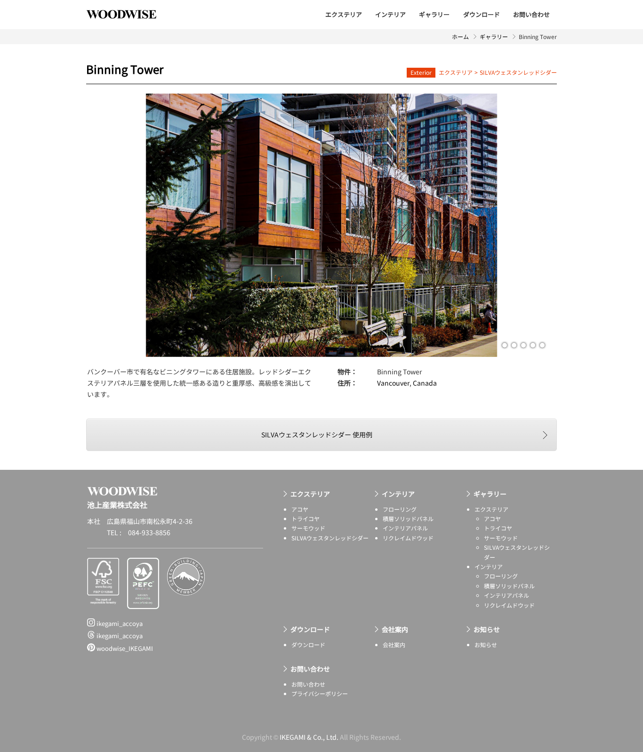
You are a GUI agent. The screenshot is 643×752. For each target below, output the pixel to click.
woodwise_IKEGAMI (124, 648)
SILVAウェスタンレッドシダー (518, 72)
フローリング (400, 509)
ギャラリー (434, 14)
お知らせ (487, 629)
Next (439, 225)
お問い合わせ (531, 14)
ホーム (460, 36)
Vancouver (393, 383)
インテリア (390, 14)
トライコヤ (305, 518)
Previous (204, 225)
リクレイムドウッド (408, 538)
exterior (421, 72)
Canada (425, 383)
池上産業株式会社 (128, 14)
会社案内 (395, 629)
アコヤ (299, 509)
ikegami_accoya (119, 623)
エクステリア (343, 14)
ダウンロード (481, 14)
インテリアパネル (405, 528)
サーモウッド (308, 528)
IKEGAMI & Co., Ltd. (309, 737)
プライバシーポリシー (319, 693)
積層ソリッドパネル (408, 518)
